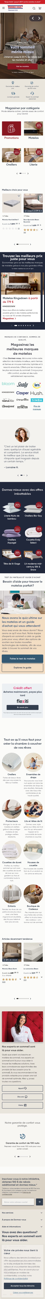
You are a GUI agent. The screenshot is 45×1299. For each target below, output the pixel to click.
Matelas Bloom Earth (9, 969)
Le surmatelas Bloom (31, 969)
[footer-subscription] (39, 1201)
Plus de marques (37, 407)
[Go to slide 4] (23, 325)
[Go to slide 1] (15, 325)
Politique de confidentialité (16, 1279)
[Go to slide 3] (21, 325)
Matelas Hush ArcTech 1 (10, 220)
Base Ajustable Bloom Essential (31, 221)
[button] (32, 18)
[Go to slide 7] (30, 325)
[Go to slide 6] (27, 325)
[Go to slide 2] (18, 325)
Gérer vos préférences (23, 1293)
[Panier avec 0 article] (40, 8)
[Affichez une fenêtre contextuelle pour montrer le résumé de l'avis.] (42, 229)
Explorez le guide (22, 668)
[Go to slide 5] (25, 325)
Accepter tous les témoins (22, 1286)
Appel (20, 1088)
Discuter (21, 1097)
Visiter (20, 1105)
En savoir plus (22, 707)
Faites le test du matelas (22, 659)
